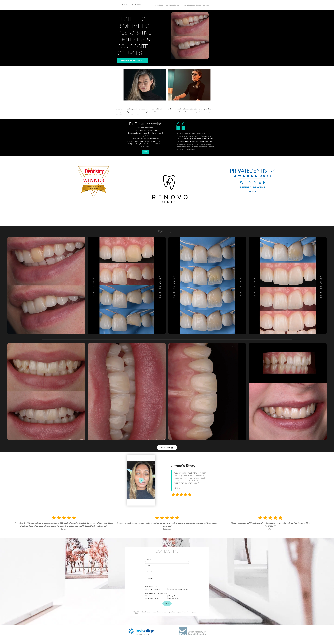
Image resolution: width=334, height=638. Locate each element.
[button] (141, 480)
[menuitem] (159, 4)
